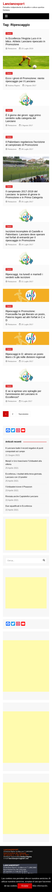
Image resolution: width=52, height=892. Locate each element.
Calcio (9, 33)
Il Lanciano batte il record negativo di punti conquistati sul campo (24, 449)
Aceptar (24, 886)
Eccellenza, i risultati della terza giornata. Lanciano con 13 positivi (23, 475)
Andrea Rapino (14, 86)
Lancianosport (13, 4)
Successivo (23, 414)
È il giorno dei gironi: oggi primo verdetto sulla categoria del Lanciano (23, 118)
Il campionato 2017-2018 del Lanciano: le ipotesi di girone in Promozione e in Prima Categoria (24, 194)
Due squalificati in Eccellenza (18, 506)
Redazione (12, 49)
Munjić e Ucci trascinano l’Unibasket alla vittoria (23, 462)
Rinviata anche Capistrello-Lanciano (21, 496)
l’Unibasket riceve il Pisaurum (18, 487)
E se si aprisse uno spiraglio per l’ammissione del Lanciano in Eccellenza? (23, 394)
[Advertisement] (26, 534)
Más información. (40, 886)
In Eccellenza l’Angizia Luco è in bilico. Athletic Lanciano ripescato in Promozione (25, 41)
